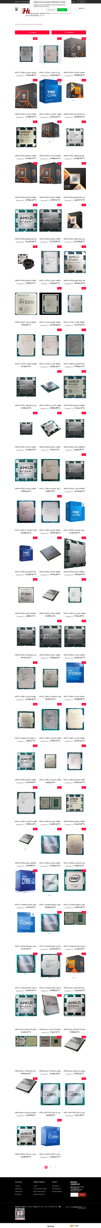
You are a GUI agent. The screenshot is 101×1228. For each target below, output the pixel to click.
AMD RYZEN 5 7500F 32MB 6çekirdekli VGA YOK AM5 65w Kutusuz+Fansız (50, 655)
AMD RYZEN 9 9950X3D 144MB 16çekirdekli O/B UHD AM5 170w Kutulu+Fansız (75, 197)
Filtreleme (70, 32)
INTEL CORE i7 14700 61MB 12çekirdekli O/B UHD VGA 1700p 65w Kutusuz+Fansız (75, 738)
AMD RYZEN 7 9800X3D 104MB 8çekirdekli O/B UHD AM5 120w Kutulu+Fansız (75, 239)
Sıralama (33, 32)
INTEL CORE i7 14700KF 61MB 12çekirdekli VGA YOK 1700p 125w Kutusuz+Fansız (26, 530)
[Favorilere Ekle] (26, 54)
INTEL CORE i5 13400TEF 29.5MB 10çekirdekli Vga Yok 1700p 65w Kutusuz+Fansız (75, 863)
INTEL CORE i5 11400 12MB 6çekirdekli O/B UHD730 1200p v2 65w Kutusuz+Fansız (50, 863)
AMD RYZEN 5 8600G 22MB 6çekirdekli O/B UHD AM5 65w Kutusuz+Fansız (26, 156)
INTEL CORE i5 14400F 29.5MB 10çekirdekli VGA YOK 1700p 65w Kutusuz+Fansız (50, 489)
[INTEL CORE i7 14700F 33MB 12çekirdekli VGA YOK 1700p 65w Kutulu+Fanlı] (50, 91)
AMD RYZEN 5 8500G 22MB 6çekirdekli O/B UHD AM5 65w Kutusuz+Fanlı (26, 280)
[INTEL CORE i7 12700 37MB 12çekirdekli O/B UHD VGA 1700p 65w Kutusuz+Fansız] (75, 672)
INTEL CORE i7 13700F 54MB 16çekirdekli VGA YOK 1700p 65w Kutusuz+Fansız (26, 821)
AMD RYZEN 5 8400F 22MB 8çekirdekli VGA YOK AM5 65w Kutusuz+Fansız (50, 447)
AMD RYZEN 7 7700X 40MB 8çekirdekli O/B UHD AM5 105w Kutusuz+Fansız (75, 655)
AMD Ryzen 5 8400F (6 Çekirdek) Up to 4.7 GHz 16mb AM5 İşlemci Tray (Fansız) (75, 1029)
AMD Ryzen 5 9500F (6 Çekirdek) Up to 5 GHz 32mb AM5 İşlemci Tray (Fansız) (26, 1029)
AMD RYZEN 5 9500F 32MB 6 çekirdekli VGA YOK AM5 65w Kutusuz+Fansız (26, 780)
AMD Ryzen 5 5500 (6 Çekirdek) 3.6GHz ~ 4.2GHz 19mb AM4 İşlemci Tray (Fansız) (26, 1113)
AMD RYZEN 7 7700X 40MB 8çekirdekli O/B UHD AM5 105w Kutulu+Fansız (26, 114)
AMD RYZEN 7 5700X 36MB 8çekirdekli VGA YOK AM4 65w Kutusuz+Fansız (50, 572)
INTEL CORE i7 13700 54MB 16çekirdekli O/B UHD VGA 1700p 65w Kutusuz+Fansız (26, 697)
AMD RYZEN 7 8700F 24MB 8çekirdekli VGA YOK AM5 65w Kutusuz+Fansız (26, 447)
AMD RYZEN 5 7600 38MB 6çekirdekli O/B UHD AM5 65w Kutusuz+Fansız (75, 447)
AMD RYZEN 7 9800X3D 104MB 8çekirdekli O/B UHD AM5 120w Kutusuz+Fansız (26, 405)
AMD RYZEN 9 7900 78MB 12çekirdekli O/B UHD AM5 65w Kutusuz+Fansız (75, 572)
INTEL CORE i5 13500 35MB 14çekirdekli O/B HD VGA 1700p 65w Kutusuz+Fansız (50, 530)
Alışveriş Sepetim (57, 1191)
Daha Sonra (51, 10)
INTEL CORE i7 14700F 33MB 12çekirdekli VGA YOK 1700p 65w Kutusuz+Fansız (50, 405)
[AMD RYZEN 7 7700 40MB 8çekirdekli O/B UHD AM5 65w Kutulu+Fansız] (50, 132)
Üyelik (35, 1186)
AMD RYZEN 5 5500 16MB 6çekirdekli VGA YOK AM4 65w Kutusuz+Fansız (26, 613)
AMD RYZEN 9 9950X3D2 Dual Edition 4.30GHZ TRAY (26, 239)
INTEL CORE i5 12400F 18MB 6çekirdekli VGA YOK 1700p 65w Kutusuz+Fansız (75, 613)
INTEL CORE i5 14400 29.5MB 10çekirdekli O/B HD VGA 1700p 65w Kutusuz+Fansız (26, 73)
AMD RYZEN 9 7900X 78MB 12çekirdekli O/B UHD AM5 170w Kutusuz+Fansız (50, 239)
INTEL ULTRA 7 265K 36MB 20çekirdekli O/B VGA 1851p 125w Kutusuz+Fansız (75, 322)
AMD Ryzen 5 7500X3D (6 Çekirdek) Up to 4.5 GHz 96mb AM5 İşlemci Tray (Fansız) (75, 988)
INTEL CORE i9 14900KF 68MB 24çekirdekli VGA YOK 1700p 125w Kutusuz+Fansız (75, 364)
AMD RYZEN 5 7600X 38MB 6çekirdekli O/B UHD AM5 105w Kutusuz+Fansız (50, 613)
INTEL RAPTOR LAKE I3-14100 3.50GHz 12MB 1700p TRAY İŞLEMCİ (75, 1113)
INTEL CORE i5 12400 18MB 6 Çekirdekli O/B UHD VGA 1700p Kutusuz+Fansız (50, 821)
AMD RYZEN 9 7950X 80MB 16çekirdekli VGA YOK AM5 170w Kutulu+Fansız (26, 197)
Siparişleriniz (56, 1186)
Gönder (82, 1194)
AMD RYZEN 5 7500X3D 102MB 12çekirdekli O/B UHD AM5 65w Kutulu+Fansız (75, 114)
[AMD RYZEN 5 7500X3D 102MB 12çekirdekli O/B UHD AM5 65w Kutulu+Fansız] (75, 90)
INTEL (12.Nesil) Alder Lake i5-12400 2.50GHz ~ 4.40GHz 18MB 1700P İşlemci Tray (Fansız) (75, 946)
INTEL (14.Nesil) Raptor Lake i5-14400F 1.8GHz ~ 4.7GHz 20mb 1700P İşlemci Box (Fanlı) (26, 946)
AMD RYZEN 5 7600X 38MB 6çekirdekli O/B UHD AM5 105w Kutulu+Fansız (50, 197)
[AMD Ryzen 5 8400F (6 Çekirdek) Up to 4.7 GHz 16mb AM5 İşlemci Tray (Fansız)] (75, 1005)
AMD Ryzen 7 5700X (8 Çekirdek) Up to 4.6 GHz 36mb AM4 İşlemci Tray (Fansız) (50, 1071)
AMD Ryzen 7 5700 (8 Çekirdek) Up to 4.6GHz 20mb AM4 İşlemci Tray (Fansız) (50, 1029)
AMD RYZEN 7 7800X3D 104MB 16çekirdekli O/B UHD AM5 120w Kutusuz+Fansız (26, 655)
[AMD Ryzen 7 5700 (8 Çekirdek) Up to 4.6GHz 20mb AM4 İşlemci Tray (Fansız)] (50, 1005)
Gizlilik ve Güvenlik (39, 1194)
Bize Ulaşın (18, 1194)
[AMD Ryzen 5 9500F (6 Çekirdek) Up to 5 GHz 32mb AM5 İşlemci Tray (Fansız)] (26, 1005)
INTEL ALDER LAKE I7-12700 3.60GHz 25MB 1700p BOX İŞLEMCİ (50, 1154)
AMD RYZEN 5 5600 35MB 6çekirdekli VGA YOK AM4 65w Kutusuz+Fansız (26, 863)
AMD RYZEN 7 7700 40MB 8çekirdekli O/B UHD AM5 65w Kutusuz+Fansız (75, 489)
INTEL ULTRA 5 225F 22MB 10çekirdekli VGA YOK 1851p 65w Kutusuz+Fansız (50, 280)
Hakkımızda (18, 1188)
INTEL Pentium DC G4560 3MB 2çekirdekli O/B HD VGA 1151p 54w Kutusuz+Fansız (26, 738)
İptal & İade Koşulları (39, 1191)
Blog (81, 2)
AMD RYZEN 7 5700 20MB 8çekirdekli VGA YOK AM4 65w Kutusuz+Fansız (26, 322)
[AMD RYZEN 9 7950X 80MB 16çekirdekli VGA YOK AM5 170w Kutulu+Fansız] (26, 173)
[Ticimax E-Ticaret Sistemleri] (50, 1227)
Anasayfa (17, 1186)
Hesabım (73, 1)
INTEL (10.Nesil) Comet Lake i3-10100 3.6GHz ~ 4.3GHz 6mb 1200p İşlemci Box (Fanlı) (26, 905)
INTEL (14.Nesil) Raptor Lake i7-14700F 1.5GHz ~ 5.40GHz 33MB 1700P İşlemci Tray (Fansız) (75, 905)
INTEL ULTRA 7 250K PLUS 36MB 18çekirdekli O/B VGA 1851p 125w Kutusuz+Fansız (50, 73)
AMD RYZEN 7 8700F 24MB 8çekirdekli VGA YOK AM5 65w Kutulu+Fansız (75, 73)
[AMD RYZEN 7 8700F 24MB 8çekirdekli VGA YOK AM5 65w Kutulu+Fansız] (75, 47)
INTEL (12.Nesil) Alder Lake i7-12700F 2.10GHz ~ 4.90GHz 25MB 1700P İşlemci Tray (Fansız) (50, 946)
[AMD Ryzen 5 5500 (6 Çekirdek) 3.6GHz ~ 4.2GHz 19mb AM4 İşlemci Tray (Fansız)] (26, 1086)
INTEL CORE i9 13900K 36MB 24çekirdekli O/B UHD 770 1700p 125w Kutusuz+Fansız (75, 780)
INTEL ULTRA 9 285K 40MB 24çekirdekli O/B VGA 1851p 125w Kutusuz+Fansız (50, 322)
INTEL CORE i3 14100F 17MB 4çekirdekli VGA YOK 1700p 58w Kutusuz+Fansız (50, 780)
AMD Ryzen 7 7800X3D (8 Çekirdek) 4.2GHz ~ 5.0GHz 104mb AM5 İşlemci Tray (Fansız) (26, 1071)
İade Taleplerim (56, 1188)
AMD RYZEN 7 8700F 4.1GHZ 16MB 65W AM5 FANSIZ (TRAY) (26, 1154)
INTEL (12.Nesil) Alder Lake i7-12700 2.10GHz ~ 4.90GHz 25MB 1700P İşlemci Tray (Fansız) (26, 988)
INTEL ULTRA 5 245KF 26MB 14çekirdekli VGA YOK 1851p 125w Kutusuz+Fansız (26, 364)
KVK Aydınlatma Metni (40, 1188)
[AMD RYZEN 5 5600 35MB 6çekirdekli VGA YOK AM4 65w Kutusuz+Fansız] (26, 839)
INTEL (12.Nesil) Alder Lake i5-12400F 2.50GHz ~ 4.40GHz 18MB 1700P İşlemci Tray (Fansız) (50, 988)
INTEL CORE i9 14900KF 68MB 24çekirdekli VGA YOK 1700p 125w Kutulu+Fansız (26, 572)
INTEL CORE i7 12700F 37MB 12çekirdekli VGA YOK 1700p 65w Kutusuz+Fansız (50, 738)
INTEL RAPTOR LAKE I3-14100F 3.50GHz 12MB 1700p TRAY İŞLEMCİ (50, 1113)
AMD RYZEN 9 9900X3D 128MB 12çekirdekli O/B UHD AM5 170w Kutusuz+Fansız (75, 280)
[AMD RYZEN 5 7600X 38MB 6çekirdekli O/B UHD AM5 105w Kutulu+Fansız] (50, 173)
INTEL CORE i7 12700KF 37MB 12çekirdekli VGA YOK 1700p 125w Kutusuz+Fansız (50, 697)
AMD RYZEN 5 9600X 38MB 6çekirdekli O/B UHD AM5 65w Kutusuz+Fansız (75, 405)
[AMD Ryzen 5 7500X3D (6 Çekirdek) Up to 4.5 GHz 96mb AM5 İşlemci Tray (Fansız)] (75, 966)
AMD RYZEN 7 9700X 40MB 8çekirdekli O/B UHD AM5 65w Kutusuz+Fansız (26, 489)
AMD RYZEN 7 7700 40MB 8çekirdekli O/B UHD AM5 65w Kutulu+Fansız (50, 156)
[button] (73, 57)
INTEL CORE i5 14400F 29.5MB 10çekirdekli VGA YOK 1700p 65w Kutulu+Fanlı (75, 530)
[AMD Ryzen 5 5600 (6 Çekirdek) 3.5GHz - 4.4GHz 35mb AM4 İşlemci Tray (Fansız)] (75, 1044)
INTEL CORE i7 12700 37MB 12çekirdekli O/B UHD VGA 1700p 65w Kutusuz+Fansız (75, 697)
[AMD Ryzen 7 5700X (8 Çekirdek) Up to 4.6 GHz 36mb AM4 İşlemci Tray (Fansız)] (50, 1041)
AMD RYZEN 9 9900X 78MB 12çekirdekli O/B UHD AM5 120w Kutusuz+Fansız (75, 821)
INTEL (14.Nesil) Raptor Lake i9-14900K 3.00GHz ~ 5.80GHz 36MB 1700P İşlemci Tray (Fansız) (50, 905)
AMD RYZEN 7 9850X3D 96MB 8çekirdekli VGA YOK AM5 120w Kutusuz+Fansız (75, 156)
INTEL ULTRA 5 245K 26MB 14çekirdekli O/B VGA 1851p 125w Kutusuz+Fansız (50, 364)
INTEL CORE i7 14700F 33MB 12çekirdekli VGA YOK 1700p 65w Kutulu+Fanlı (50, 114)
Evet (62, 10)
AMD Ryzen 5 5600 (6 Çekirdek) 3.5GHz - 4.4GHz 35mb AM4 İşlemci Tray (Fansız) (75, 1071)
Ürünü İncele (31, 54)
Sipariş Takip (18, 1191)
